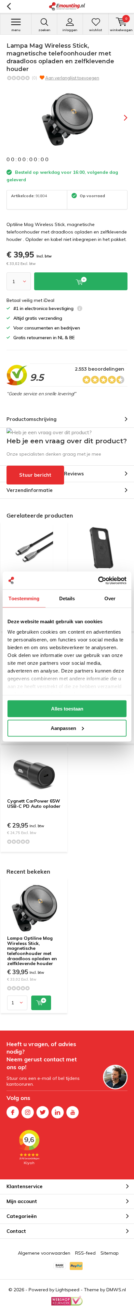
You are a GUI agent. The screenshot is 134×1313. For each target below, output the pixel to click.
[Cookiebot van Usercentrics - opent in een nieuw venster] (98, 580)
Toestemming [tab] (23, 598)
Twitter (42, 1112)
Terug (9, 6)
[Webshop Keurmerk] (67, 1301)
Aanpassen (63, 728)
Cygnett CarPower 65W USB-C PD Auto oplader (33, 803)
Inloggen (69, 30)
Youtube (72, 1112)
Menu (15, 30)
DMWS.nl (116, 1290)
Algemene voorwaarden (44, 1253)
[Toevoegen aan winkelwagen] (41, 1003)
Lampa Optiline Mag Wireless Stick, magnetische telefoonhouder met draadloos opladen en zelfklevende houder (32, 950)
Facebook (13, 1112)
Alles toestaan (67, 708)
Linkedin (57, 1112)
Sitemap (109, 1253)
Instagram (27, 1112)
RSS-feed (85, 1253)
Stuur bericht (35, 475)
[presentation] (120, 117)
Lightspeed (67, 1290)
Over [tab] (109, 598)
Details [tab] (67, 598)
